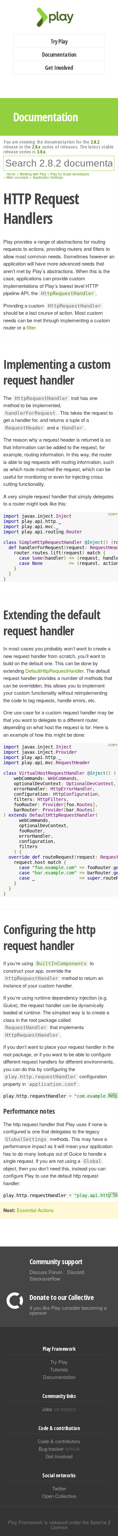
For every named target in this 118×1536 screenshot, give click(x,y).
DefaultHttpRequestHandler (54, 670)
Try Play (59, 41)
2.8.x (36, 146)
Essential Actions (35, 1210)
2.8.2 (94, 141)
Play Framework (59, 17)
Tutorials (59, 1369)
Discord (75, 1271)
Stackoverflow (45, 1278)
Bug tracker (59, 1448)
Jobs (59, 1409)
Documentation (59, 54)
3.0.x (41, 151)
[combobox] (58, 163)
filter (31, 327)
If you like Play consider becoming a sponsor (68, 1310)
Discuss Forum (46, 1271)
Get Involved (59, 67)
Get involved (59, 1456)
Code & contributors (59, 1441)
